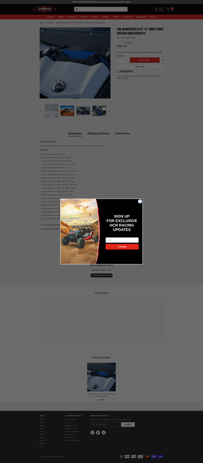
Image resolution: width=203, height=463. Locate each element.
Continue (122, 246)
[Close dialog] (140, 201)
